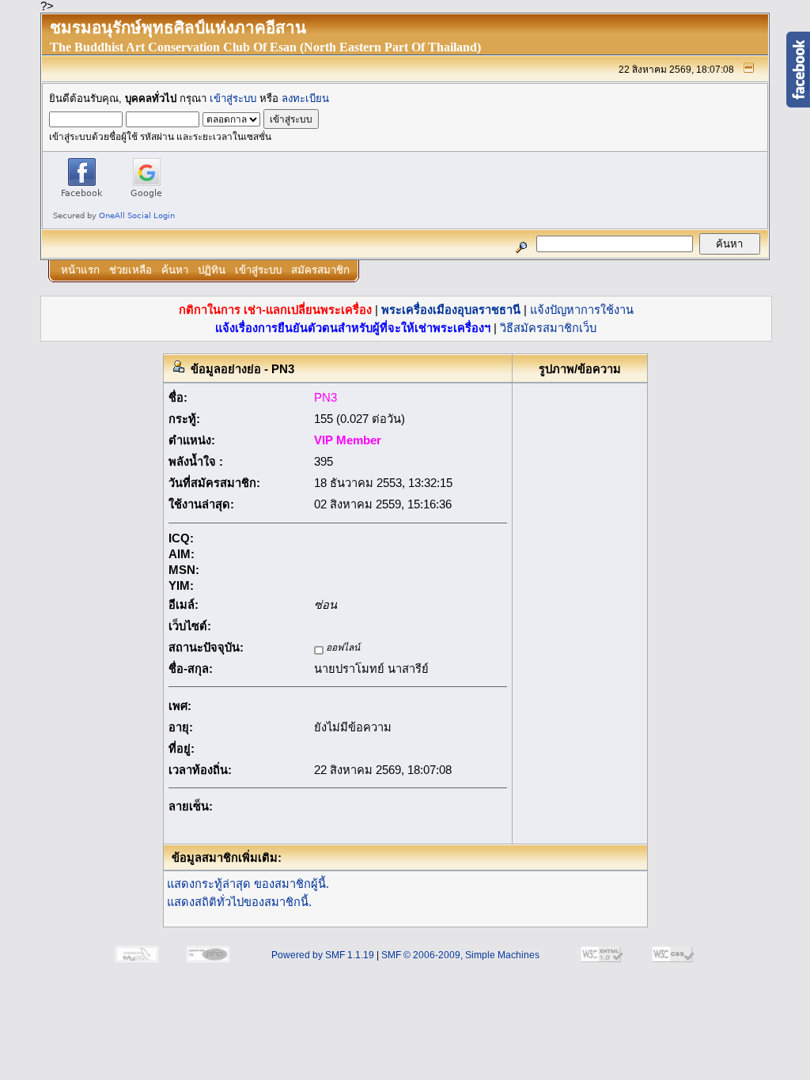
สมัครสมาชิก (320, 270)
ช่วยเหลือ (130, 270)
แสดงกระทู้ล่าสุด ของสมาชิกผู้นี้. (248, 884)
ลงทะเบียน (305, 98)
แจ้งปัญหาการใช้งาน (582, 310)
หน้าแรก (80, 270)
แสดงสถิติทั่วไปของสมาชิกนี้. (239, 902)
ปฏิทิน (211, 270)
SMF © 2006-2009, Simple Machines (460, 955)
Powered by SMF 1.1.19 (322, 955)
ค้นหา (174, 270)
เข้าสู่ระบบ (233, 98)
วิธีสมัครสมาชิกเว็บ (548, 328)
